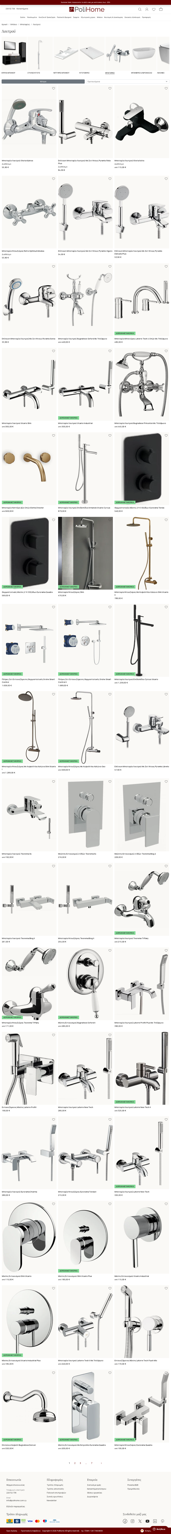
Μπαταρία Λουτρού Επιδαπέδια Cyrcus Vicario (136, 679)
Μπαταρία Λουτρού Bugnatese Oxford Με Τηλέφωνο (82, 338)
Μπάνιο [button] (100, 17)
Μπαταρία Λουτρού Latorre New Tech (75, 1107)
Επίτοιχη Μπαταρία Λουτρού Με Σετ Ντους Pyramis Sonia (28, 338)
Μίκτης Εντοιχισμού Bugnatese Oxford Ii (76, 1022)
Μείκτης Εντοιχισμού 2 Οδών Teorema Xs (77, 854)
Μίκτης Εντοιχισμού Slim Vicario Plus (75, 1276)
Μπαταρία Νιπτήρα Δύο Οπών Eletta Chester (23, 507)
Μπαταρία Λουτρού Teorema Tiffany (131, 938)
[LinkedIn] (155, 1521)
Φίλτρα (43, 81)
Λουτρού (36, 24)
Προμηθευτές (133, 1489)
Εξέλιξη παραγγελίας (15, 1506)
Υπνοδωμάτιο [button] (32, 17)
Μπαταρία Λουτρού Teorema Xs (17, 854)
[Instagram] (132, 1521)
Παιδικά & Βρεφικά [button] (64, 17)
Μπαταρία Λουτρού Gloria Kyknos (17, 160)
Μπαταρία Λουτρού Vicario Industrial (75, 423)
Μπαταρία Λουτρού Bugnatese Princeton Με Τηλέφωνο (140, 423)
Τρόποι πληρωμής (55, 1485)
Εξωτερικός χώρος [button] (88, 17)
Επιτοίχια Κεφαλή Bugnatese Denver (19, 1445)
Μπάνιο (13, 24)
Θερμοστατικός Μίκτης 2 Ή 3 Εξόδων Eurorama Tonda (139, 507)
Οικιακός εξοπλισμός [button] (132, 17)
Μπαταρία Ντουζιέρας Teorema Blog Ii (76, 938)
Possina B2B (132, 1485)
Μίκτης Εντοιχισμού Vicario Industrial (131, 1276)
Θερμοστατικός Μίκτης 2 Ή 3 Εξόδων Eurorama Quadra (27, 592)
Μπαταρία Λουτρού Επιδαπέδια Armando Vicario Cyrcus (84, 507)
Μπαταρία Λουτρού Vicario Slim (16, 423)
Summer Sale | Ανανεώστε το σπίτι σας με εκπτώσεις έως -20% (85, 2)
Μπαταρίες (25, 24)
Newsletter (52, 1500)
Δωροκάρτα (92, 1496)
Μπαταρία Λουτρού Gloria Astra (129, 160)
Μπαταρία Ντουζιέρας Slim (71, 592)
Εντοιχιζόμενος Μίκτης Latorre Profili (19, 1107)
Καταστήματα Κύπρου (96, 1489)
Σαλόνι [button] (22, 17)
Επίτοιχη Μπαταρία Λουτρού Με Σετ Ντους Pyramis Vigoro (85, 251)
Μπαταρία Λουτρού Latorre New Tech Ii (132, 1107)
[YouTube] (147, 1521)
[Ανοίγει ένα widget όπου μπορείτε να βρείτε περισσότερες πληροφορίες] (159, 1529)
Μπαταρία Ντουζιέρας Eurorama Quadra (133, 1445)
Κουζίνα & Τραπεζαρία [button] (47, 17)
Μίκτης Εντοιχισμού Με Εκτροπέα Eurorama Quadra (82, 1445)
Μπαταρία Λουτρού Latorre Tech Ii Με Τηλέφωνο (80, 1360)
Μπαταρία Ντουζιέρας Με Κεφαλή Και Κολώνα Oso (81, 766)
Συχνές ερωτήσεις (55, 1496)
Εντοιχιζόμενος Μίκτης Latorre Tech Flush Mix (135, 1360)
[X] (140, 1521)
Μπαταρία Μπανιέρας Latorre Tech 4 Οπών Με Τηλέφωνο (141, 338)
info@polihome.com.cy (16, 1500)
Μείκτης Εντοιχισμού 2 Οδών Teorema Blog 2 (135, 854)
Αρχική (4, 24)
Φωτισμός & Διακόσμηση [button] (113, 17)
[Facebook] (125, 1521)
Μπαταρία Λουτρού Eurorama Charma (19, 1191)
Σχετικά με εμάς (94, 1485)
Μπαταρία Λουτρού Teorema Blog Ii (18, 938)
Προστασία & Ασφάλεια (30, 1531)
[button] (140, 9)
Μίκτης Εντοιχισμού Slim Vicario (16, 1276)
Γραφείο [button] (76, 17)
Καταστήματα (22, 9)
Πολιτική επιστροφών (56, 1492)
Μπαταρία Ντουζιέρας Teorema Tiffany (20, 1022)
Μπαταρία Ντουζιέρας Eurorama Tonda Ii (77, 1191)
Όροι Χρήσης (11, 1531)
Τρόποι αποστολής (55, 1489)
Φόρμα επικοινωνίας (15, 1485)
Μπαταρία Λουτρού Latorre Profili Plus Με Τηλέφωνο (138, 1022)
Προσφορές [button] (146, 17)
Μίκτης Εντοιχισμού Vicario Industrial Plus (21, 1360)
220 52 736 (10, 9)
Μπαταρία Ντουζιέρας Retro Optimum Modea (23, 251)
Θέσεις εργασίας (94, 1492)
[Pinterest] (162, 1521)
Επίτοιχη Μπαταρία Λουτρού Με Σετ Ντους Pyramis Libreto (141, 766)
